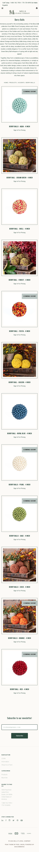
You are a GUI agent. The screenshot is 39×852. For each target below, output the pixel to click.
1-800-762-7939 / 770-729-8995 (20, 3)
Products (4, 774)
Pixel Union (20, 844)
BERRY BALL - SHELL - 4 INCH (19, 228)
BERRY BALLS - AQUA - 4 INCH (19, 126)
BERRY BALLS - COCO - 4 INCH (19, 587)
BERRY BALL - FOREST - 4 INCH (19, 280)
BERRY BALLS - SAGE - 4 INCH (19, 536)
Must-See (4, 777)
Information (5, 761)
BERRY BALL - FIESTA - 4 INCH (19, 331)
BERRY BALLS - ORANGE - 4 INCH (19, 638)
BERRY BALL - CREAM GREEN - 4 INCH (19, 177)
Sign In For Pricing (19, 130)
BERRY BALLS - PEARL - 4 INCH (19, 484)
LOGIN (4, 758)
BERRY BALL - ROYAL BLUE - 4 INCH (19, 433)
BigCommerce (19, 846)
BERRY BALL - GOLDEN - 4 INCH (19, 382)
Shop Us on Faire (7, 765)
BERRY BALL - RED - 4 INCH (19, 689)
